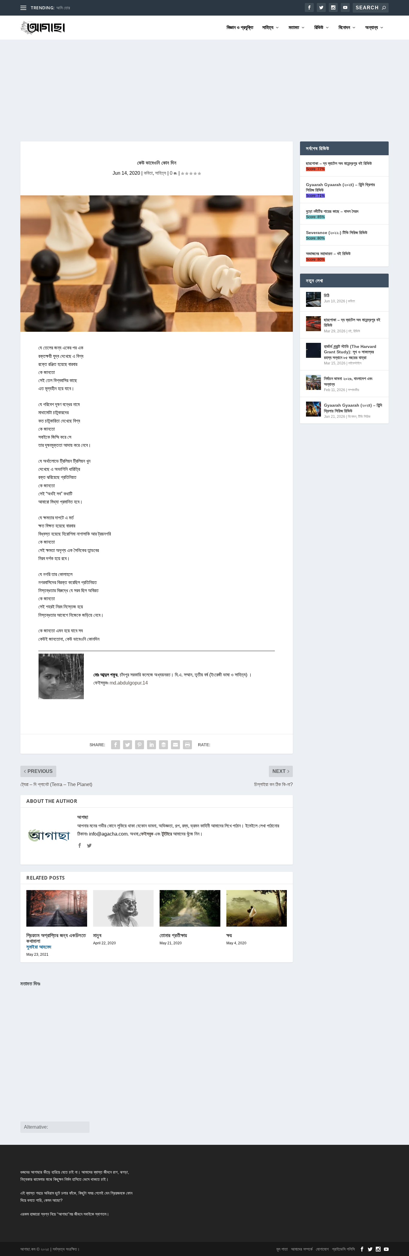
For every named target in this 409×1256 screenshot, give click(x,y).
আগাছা (82, 817)
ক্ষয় (229, 935)
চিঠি (326, 295)
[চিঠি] (313, 299)
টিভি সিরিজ (364, 416)
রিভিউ (318, 27)
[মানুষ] (123, 908)
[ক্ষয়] (256, 908)
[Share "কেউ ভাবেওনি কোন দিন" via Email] (175, 745)
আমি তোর (63, 7)
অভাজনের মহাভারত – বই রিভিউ (328, 253)
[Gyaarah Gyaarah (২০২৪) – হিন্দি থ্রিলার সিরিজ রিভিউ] (313, 409)
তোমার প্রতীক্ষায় (173, 935)
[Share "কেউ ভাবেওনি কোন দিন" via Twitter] (128, 745)
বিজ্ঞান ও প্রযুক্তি (240, 27)
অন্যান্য (371, 27)
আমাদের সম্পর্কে (302, 1249)
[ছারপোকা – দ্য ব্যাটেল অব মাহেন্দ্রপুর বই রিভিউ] (313, 323)
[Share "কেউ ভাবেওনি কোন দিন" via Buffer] (163, 745)
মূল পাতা (282, 1249)
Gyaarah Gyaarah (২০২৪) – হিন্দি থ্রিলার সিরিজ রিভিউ (340, 187)
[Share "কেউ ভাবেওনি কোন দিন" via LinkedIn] (151, 745)
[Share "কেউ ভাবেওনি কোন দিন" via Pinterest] (140, 745)
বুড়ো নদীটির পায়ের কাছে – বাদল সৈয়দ (332, 211)
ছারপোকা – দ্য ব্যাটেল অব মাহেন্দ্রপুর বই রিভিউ (339, 163)
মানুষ (97, 935)
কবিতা (148, 173)
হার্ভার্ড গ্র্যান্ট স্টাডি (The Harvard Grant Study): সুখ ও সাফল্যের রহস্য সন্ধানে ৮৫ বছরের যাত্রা (350, 352)
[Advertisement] (204, 84)
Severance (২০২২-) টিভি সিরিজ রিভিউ (336, 232)
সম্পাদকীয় (353, 390)
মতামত (294, 27)
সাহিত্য (267, 27)
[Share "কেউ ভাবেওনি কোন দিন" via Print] (187, 745)
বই (350, 331)
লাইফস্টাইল (354, 363)
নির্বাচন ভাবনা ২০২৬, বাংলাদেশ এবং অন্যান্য (348, 381)
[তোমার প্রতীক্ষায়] (190, 908)
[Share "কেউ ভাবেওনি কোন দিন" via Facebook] (116, 745)
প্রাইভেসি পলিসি (343, 1249)
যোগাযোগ (322, 1249)
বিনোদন (344, 27)
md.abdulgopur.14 (129, 682)
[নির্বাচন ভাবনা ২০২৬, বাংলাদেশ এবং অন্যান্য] (313, 382)
